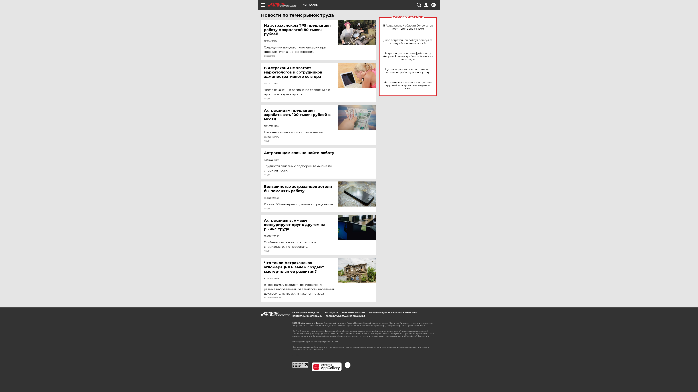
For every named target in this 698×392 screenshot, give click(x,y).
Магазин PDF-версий (353, 312)
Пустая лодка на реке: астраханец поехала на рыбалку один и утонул (408, 71)
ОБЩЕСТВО (269, 56)
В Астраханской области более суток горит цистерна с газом (408, 27)
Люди (267, 98)
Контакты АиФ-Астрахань (307, 316)
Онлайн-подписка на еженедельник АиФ (393, 312)
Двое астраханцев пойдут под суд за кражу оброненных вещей (407, 42)
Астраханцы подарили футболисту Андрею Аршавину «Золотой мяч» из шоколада (408, 56)
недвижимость (272, 298)
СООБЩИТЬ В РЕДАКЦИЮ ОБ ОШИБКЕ (345, 316)
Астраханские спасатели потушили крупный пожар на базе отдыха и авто (408, 85)
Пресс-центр (331, 312)
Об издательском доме (306, 312)
